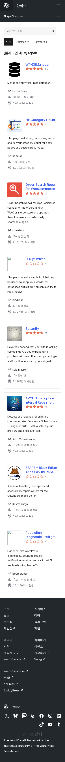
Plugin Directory (13, 16)
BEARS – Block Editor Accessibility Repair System (41, 470)
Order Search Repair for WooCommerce (41, 187)
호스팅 (8, 622)
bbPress (11, 684)
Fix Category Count (40, 120)
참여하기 (40, 640)
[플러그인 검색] (52, 31)
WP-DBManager (37, 64)
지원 (6, 646)
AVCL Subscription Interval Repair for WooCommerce (39, 400)
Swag (39, 659)
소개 (6, 609)
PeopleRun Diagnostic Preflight (40, 535)
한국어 (16, 706)
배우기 (8, 640)
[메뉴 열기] (59, 5)
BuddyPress (13, 690)
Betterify (32, 328)
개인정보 (9, 628)
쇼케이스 (40, 609)
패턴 (37, 628)
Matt (9, 677)
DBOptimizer (35, 259)
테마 (37, 615)
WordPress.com (16, 671)
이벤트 (38, 646)
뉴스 (6, 615)
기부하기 (41, 653)
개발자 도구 (11, 653)
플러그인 (40, 622)
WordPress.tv (14, 659)
